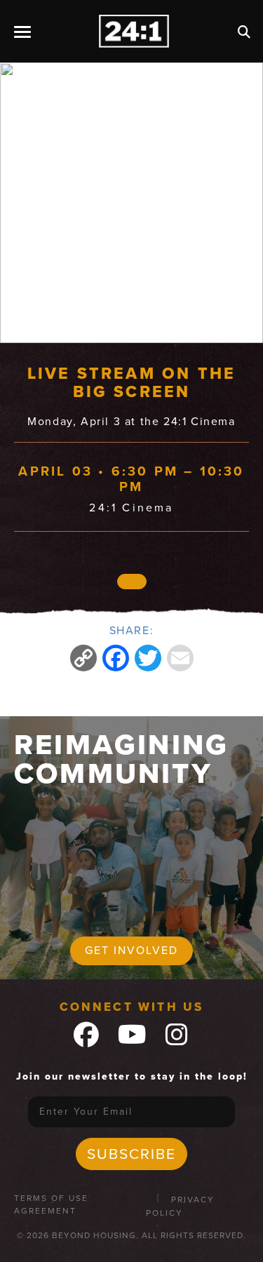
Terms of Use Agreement (51, 1204)
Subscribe (131, 1153)
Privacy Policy (180, 1206)
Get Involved (131, 950)
